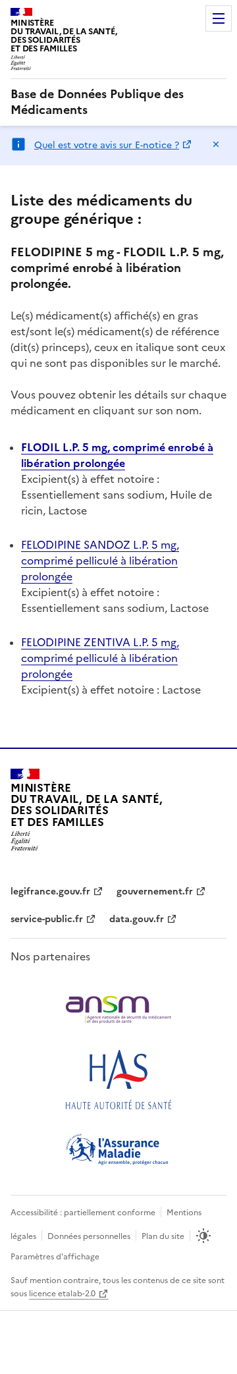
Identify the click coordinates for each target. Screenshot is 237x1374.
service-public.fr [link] (47, 919)
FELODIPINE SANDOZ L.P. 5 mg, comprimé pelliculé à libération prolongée (100, 560)
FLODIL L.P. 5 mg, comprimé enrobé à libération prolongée (117, 455)
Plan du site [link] (163, 1236)
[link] (118, 102)
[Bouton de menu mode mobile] (218, 18)
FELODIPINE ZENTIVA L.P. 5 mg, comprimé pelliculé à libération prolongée (100, 658)
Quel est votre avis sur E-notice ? (106, 145)
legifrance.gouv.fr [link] (50, 891)
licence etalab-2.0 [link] (62, 1294)
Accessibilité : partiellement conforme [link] (83, 1213)
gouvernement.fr (155, 891)
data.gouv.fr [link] (136, 919)
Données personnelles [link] (88, 1236)
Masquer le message (215, 144)
